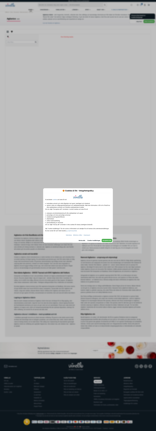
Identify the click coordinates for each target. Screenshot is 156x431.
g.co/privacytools (71, 230)
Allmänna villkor (77, 235)
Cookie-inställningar (93, 240)
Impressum (87, 235)
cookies (55, 199)
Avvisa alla (82, 240)
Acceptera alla (107, 240)
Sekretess (69, 235)
